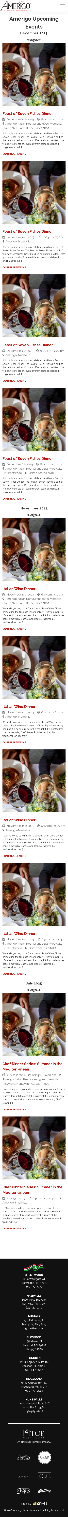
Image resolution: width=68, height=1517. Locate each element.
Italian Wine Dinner (19, 589)
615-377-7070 (34, 1286)
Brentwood (34, 1275)
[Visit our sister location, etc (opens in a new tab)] (44, 1474)
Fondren (34, 1358)
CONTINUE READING (14, 154)
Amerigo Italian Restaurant (27, 1510)
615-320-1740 (34, 1307)
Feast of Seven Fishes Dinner (27, 113)
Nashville (34, 1295)
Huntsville (34, 1399)
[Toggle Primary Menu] (62, 4)
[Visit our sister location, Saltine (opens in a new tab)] (44, 1490)
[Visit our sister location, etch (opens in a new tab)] (23, 1475)
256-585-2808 (34, 1411)
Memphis (34, 1316)
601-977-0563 (34, 1390)
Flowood (34, 1337)
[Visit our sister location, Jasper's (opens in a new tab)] (23, 1489)
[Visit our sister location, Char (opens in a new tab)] (44, 1452)
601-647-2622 (34, 1369)
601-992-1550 (34, 1349)
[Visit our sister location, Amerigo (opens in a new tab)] (23, 1457)
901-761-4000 (34, 1328)
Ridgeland (34, 1378)
